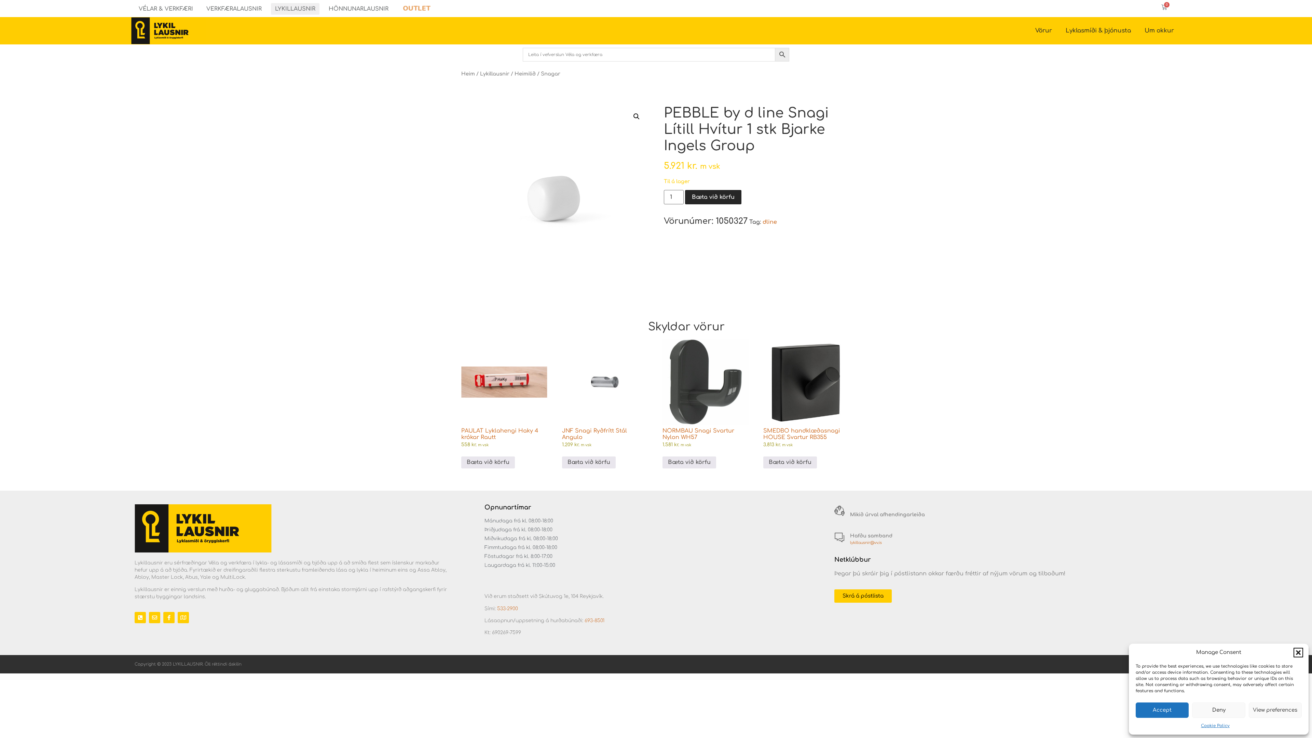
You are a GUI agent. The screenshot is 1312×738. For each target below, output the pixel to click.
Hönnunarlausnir (358, 9)
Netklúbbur (852, 559)
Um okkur (1159, 30)
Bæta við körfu (713, 197)
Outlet (416, 8)
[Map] (183, 617)
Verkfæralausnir (234, 9)
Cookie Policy (1215, 725)
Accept (1162, 710)
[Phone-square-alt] (140, 617)
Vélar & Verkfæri (166, 9)
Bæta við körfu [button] (488, 462)
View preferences (1275, 710)
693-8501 (594, 620)
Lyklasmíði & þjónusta (1098, 30)
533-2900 (507, 608)
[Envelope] (154, 617)
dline (770, 222)
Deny (1219, 710)
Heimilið (525, 74)
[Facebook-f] (169, 617)
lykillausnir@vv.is (866, 543)
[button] (1298, 652)
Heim (468, 74)
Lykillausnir (295, 9)
